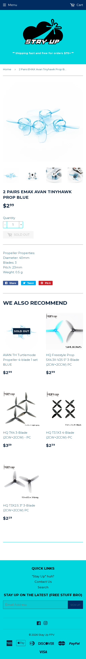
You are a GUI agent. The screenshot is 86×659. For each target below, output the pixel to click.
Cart (79, 5)
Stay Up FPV (46, 634)
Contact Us (43, 582)
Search (43, 587)
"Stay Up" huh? (43, 576)
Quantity (9, 218)
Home (7, 69)
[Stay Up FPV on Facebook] (39, 623)
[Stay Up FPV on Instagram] (46, 623)
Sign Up (75, 604)
